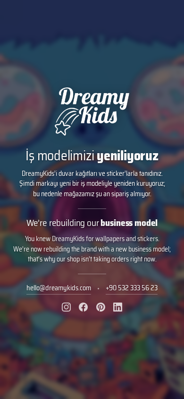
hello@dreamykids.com (58, 288)
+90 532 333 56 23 (132, 288)
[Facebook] (83, 307)
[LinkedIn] (117, 307)
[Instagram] (66, 307)
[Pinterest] (100, 307)
